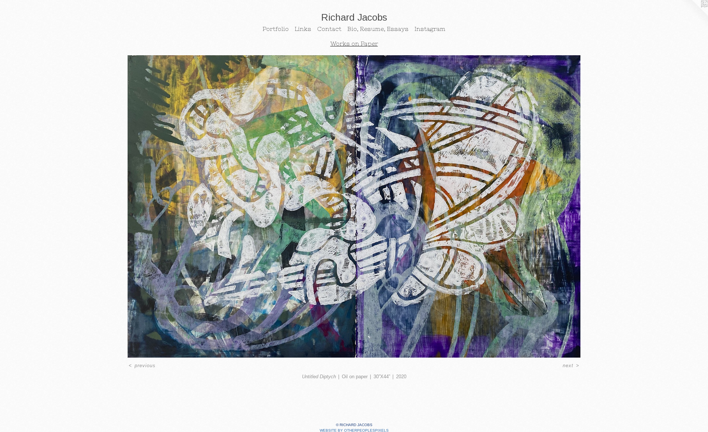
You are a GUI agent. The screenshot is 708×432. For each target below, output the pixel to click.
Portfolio (276, 28)
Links (303, 28)
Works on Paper (354, 43)
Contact (329, 28)
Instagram (429, 28)
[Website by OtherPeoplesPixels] (693, 14)
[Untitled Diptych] (354, 206)
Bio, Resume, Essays (378, 28)
